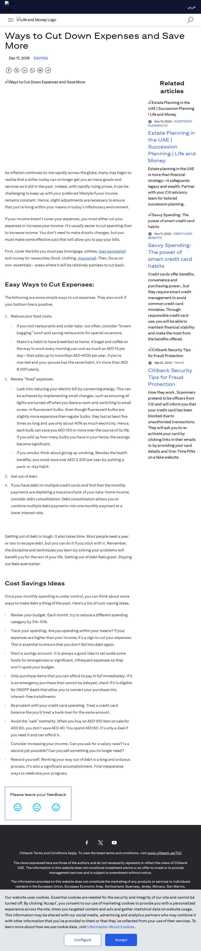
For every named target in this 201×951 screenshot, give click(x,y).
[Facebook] (87, 843)
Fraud (179, 362)
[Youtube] (114, 843)
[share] (48, 70)
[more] (11, 20)
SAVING (41, 58)
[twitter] (17, 70)
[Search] (190, 20)
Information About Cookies (111, 926)
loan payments (112, 251)
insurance (86, 258)
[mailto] (40, 70)
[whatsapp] (32, 70)
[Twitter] (100, 843)
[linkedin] (24, 70)
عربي (191, 6)
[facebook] (9, 70)
